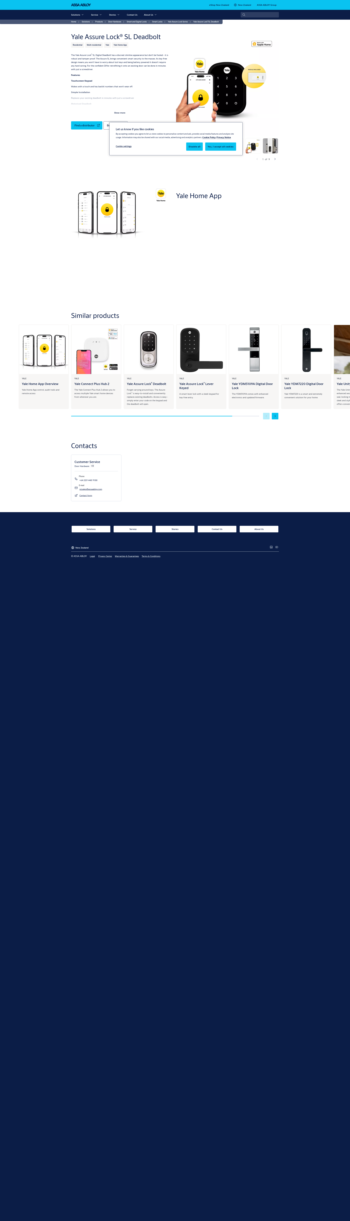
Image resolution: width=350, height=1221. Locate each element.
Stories (112, 14)
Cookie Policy (209, 137)
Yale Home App (257, 229)
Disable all (194, 146)
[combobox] (260, 14)
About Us (148, 14)
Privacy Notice (223, 137)
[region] (176, 138)
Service (94, 14)
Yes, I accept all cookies (221, 146)
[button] (82, 14)
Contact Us (132, 14)
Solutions (75, 14)
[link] (219, 4)
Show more (119, 112)
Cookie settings (124, 146)
